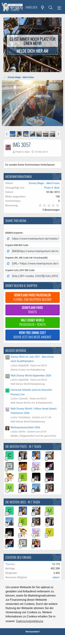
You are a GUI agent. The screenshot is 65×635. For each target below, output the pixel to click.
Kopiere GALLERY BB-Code (19, 270)
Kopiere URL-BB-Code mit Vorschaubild (26, 257)
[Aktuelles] (43, 7)
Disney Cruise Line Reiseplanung (28, 369)
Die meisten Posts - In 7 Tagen (23, 446)
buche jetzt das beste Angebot (32, 334)
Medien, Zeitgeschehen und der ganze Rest (33, 435)
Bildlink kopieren (14, 232)
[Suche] (51, 7)
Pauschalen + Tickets (32, 322)
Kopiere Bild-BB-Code (16, 245)
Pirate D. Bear (22, 151)
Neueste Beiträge (15, 350)
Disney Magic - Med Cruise (44, 183)
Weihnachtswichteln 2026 (25, 427)
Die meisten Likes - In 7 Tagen (22, 502)
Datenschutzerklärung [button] (29, 621)
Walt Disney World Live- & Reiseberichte (31, 402)
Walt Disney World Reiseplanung (28, 384)
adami (56, 577)
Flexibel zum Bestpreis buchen (32, 297)
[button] (59, 7)
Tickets (32, 309)
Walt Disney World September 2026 (31, 375)
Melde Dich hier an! (32, 51)
